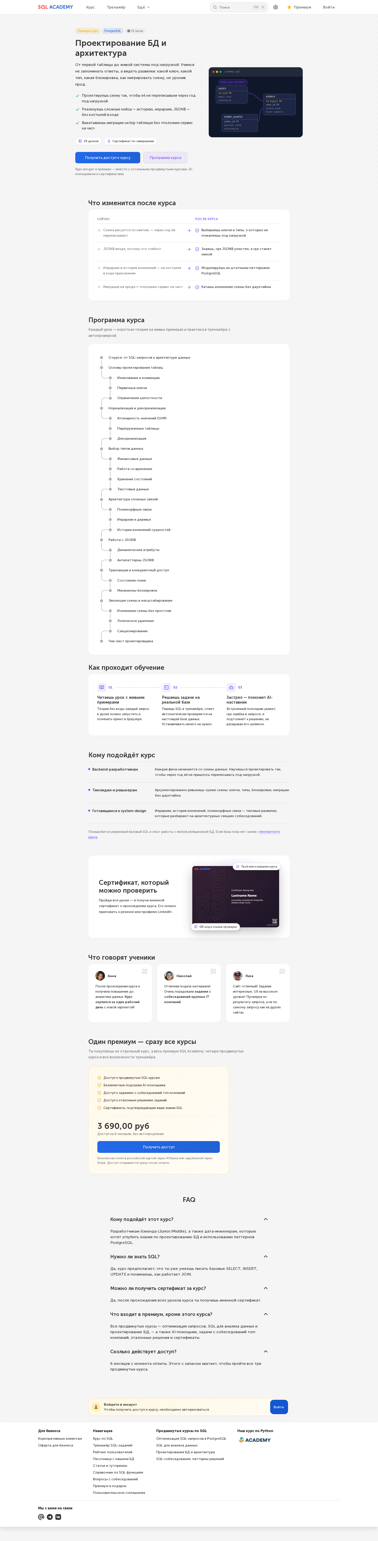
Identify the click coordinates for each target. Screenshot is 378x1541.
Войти (329, 7)
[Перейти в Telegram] (50, 1517)
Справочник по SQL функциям (118, 1472)
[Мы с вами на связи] (41, 1517)
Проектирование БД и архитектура (185, 1452)
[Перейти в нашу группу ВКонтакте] (58, 1517)
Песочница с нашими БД (113, 1459)
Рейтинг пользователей (112, 1452)
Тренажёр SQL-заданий (112, 1445)
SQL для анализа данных (177, 1445)
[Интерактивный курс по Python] (257, 1440)
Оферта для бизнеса (55, 1445)
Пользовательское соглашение (119, 1493)
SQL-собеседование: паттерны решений (190, 1459)
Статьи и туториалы (110, 1466)
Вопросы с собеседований (115, 1479)
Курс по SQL (103, 1438)
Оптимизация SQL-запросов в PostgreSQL (191, 1438)
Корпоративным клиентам (60, 1438)
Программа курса (165, 157)
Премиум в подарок (109, 1486)
